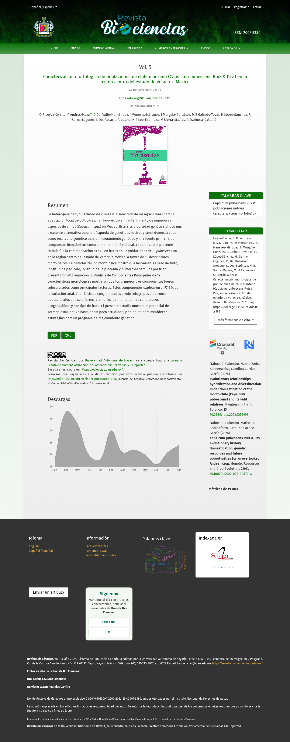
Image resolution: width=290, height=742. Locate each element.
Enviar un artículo (48, 592)
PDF (54, 335)
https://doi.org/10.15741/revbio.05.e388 (145, 98)
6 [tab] (233, 567)
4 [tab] (225, 567)
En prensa (134, 48)
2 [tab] (218, 567)
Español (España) (45, 7)
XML (68, 335)
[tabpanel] (222, 554)
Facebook (108, 622)
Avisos (206, 48)
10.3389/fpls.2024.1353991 (229, 415)
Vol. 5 (145, 67)
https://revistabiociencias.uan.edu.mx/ (237, 663)
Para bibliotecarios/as (101, 555)
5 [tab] (229, 567)
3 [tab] (222, 567)
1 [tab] (215, 567)
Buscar (225, 7)
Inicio (54, 48)
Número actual (104, 48)
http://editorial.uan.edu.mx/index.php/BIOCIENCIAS (83, 379)
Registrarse (241, 7)
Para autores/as (96, 551)
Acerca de (230, 48)
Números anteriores (170, 48)
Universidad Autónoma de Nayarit (109, 360)
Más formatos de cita (234, 320)
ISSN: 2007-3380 (247, 33)
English (34, 546)
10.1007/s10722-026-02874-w (231, 474)
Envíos (75, 48)
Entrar (257, 7)
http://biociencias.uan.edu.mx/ (101, 369)
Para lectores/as (97, 546)
